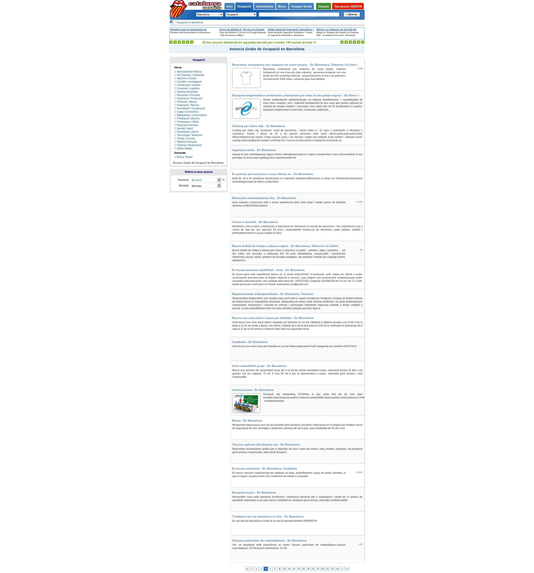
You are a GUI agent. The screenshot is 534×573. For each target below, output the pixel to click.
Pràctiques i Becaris (188, 118)
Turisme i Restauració (189, 145)
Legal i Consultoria (188, 111)
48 (303, 569)
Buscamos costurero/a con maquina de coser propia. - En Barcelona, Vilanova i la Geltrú (295, 64)
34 (294, 569)
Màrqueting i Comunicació (192, 115)
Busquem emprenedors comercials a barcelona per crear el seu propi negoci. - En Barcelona (297, 95)
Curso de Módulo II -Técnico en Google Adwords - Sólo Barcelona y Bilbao (241, 29)
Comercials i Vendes (188, 85)
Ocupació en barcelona (190, 22)
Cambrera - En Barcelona (249, 342)
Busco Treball (185, 157)
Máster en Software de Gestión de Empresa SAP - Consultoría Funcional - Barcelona (339, 29)
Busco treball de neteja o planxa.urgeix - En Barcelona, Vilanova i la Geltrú (285, 246)
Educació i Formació (188, 95)
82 (332, 569)
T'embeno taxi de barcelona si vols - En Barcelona (268, 516)
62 (313, 569)
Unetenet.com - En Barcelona (253, 390)
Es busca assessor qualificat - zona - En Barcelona (268, 270)
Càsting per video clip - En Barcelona (258, 126)
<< (247, 569)
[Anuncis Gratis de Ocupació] (223, 180)
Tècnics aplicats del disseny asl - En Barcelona (266, 444)
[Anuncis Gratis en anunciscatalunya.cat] (171, 22)
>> (347, 569)
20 (284, 569)
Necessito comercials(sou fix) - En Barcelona (264, 198)
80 (322, 569)
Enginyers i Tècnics (188, 105)
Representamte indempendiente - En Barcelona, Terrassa (272, 294)
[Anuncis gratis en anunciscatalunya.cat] (179, 9)
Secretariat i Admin (188, 131)
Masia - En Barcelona (247, 420)
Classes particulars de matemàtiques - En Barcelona (269, 540)
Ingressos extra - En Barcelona (254, 150)
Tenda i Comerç (186, 138)
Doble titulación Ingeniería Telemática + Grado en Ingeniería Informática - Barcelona (291, 29)
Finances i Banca (187, 101)
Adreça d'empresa (187, 91)
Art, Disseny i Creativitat (190, 75)
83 (337, 569)
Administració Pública (189, 71)
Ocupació (199, 60)
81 (327, 569)
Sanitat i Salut (185, 128)
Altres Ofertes (184, 148)
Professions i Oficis (188, 121)
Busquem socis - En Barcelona (254, 492)
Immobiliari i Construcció (191, 108)
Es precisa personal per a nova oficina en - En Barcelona (272, 174)
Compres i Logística (188, 88)
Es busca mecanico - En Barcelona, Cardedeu (264, 468)
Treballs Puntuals (187, 141)
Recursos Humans (187, 125)
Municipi (197, 186)
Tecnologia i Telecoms (189, 135)
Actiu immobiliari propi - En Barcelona (259, 366)
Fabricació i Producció (189, 98)
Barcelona (197, 179)
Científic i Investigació (189, 81)
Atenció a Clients (186, 78)
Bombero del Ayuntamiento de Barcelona (189, 29)
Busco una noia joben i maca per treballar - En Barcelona (272, 318)
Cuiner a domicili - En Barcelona (255, 222)
